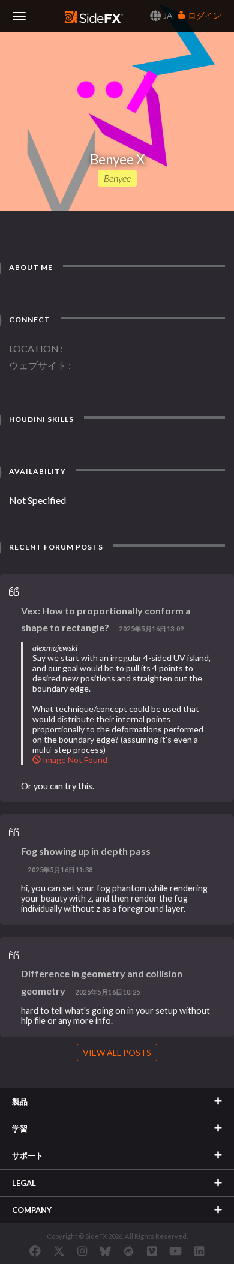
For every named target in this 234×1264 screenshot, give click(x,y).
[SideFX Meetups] (128, 1251)
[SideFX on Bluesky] (105, 1251)
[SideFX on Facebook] (35, 1251)
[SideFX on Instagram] (82, 1251)
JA (167, 15)
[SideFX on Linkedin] (199, 1251)
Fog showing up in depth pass (86, 851)
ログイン (203, 15)
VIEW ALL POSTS (117, 1052)
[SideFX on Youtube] (175, 1251)
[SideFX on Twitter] (59, 1251)
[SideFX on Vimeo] (152, 1251)
